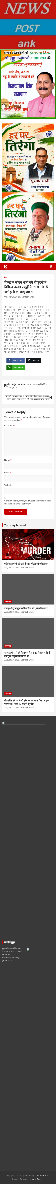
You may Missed (15, 525)
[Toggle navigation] (5, 266)
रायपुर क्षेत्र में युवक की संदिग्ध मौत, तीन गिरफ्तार (26, 608)
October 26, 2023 (12, 297)
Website (8, 485)
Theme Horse (41, 1175)
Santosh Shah (28, 297)
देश (5, 277)
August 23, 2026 (11, 567)
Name (7, 460)
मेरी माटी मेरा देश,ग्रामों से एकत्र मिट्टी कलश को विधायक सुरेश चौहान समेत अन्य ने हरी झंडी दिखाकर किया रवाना (27, 397)
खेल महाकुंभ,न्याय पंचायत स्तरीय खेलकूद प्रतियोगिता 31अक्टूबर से (27, 386)
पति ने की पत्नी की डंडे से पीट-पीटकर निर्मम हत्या (26, 563)
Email (7, 472)
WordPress (37, 1179)
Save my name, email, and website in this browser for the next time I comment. (27, 502)
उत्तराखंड (8, 557)
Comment (9, 425)
